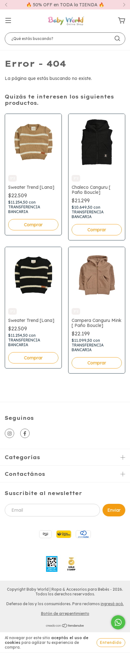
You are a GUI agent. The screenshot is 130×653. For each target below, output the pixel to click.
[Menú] (8, 21)
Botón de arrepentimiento (65, 613)
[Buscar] (117, 38)
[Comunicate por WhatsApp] (118, 622)
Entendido (111, 642)
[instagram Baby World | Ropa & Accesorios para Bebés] (9, 433)
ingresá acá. (112, 603)
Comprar (33, 225)
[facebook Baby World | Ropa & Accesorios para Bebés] (25, 433)
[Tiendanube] (65, 626)
